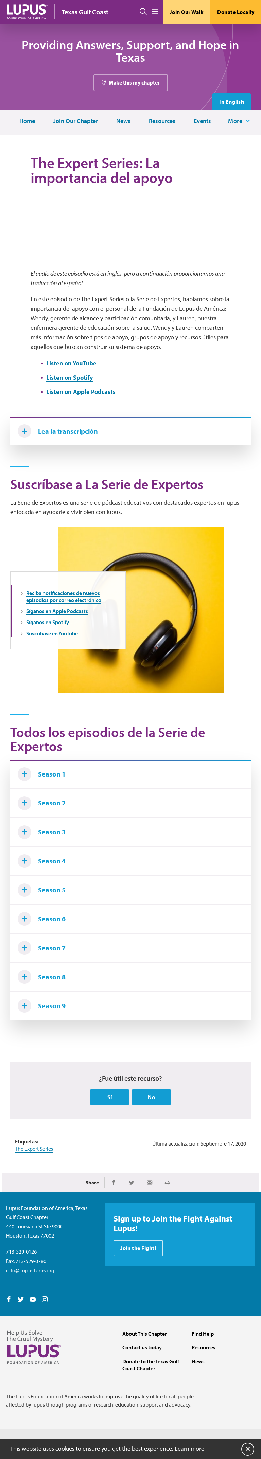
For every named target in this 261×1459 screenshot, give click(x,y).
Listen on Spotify (69, 377)
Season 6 (52, 919)
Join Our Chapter (75, 121)
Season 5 (52, 890)
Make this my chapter (134, 82)
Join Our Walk (187, 12)
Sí (109, 1097)
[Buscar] (143, 12)
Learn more (189, 1449)
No (151, 1097)
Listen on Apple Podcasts (81, 392)
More (235, 121)
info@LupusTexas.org (30, 1270)
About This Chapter (144, 1333)
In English (231, 101)
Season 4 (52, 861)
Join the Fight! (138, 1248)
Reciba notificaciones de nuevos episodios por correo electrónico (63, 596)
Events (202, 121)
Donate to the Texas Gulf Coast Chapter (150, 1365)
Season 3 (52, 832)
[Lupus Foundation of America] (27, 11)
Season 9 (52, 1005)
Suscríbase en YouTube (52, 633)
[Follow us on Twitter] (21, 1299)
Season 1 (52, 774)
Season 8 (52, 976)
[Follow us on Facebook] (9, 1299)
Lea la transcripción (68, 431)
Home (27, 121)
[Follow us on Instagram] (45, 1299)
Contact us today (142, 1347)
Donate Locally (235, 12)
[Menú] (155, 12)
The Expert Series (34, 1148)
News (123, 121)
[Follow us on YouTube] (33, 1299)
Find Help (203, 1333)
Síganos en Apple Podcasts (57, 611)
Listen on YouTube (71, 363)
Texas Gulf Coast (85, 12)
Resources (162, 121)
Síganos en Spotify (47, 622)
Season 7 (52, 947)
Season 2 (52, 803)
